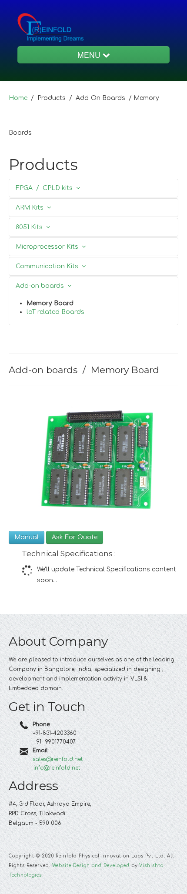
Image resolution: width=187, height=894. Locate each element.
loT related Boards (55, 312)
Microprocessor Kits (49, 247)
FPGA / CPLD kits (46, 188)
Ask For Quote (74, 537)
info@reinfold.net (56, 768)
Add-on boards (41, 286)
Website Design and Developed (91, 865)
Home (18, 98)
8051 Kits (31, 227)
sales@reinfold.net (58, 759)
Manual (26, 537)
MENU (90, 54)
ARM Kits (31, 207)
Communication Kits (49, 266)
